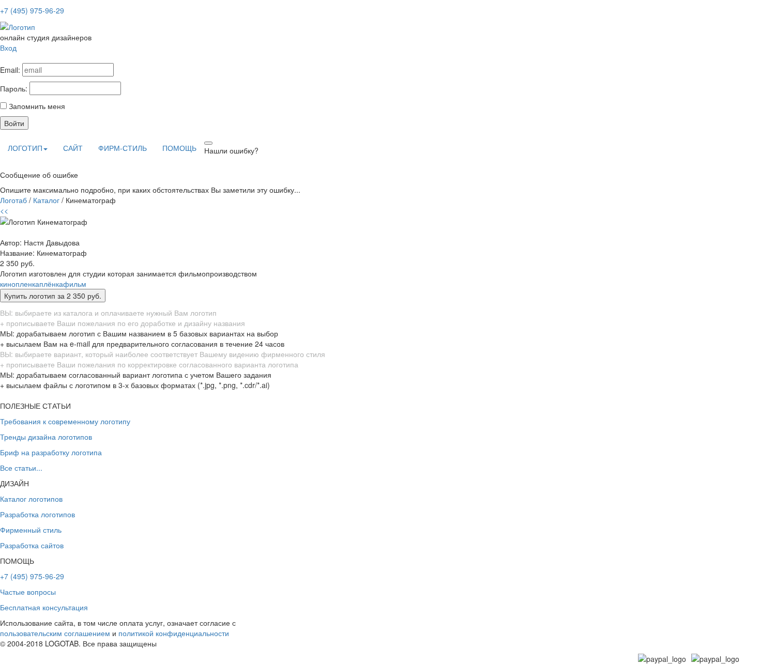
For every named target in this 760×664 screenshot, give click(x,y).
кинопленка (19, 284)
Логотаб (13, 200)
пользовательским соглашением (55, 633)
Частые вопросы (28, 591)
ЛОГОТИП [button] (25, 148)
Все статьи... (21, 467)
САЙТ (73, 148)
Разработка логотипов (37, 514)
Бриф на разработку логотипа (51, 452)
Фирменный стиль (31, 529)
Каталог (46, 200)
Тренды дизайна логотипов (46, 436)
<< (4, 210)
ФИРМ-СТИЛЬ (122, 148)
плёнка (51, 284)
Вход (8, 47)
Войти (14, 123)
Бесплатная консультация (44, 607)
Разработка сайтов (32, 545)
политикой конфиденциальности (173, 633)
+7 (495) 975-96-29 (32, 10)
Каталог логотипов (31, 498)
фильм (74, 284)
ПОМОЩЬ (179, 148)
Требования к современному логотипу (65, 421)
